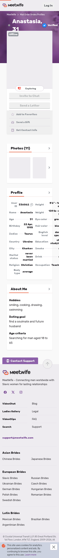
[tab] (20, 148)
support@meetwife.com (17, 437)
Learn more (30, 554)
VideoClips (9, 419)
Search (6, 426)
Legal (35, 411)
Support (37, 426)
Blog (34, 403)
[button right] (49, 148)
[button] (29, 59)
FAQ (34, 419)
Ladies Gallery (11, 411)
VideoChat (9, 403)
